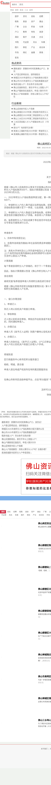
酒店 (17, 37)
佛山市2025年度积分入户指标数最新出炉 (30, 81)
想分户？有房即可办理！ (23, 128)
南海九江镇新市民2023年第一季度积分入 (30, 131)
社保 (41, 27)
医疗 (25, 37)
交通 (33, 37)
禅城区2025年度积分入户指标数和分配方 (30, 78)
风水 (35, 42)
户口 (17, 32)
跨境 (41, 52)
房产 (33, 21)
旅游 (41, 32)
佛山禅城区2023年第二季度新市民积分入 (30, 112)
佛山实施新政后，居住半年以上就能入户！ (31, 87)
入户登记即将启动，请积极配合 (26, 74)
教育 (25, 32)
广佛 (17, 27)
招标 (33, 16)
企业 (25, 27)
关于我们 (44, 749)
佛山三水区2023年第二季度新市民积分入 (30, 118)
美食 (25, 21)
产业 (33, 47)
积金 (33, 27)
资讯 (25, 16)
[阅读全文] (46, 661)
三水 (26, 10)
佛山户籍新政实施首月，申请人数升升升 (30, 91)
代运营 (26, 42)
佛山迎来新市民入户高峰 (23, 109)
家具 (17, 57)
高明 (31, 10)
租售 (17, 21)
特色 (33, 32)
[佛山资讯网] (5, 3)
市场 (17, 52)
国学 (17, 16)
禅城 (12, 10)
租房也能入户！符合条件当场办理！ (28, 84)
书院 (17, 42)
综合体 (42, 47)
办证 (41, 37)
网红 (25, 52)
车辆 (43, 42)
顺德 (16, 10)
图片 (17, 47)
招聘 (41, 16)
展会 (41, 21)
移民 (25, 47)
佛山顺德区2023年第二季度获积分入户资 (30, 115)
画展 (33, 52)
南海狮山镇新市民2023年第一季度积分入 (30, 134)
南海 (21, 10)
